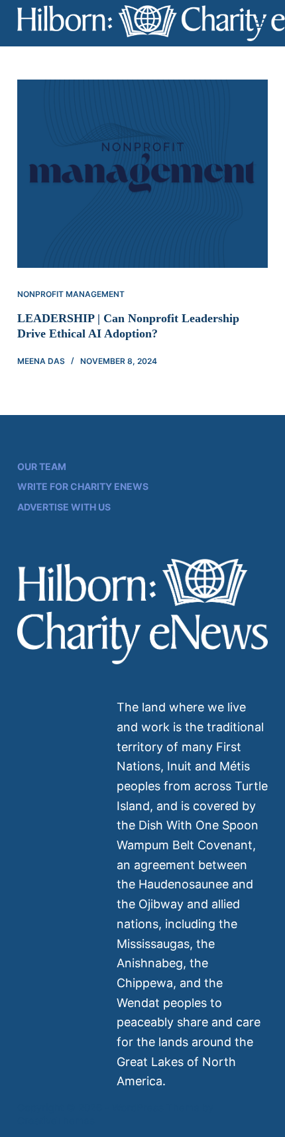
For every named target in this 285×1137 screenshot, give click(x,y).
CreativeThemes (56, 1120)
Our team (41, 466)
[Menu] (262, 23)
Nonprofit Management (71, 294)
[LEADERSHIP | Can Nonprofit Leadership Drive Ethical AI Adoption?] (142, 174)
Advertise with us (64, 506)
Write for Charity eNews (82, 486)
